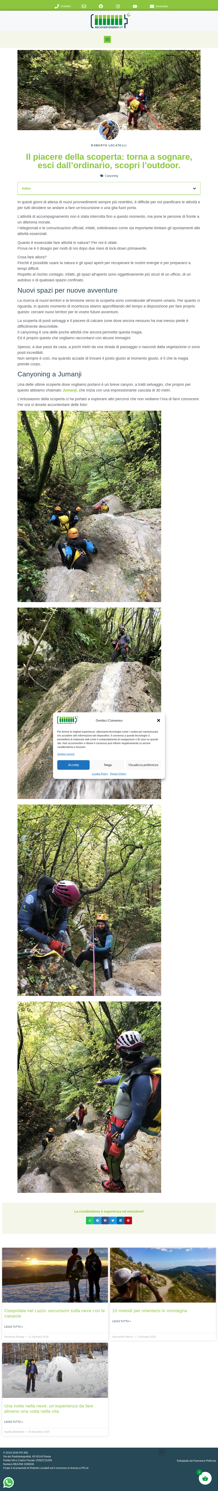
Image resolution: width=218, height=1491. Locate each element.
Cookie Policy (100, 773)
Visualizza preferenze (143, 765)
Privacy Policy (118, 773)
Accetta (73, 765)
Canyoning (111, 175)
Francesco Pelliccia (204, 1460)
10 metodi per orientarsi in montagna (149, 1310)
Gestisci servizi (66, 753)
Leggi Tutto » (13, 1326)
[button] (158, 720)
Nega (108, 765)
